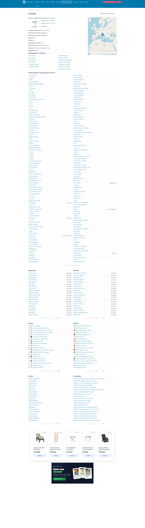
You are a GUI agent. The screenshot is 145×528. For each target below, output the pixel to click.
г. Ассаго (31, 103)
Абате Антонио (32, 273)
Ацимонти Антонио (77, 292)
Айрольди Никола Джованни (36, 402)
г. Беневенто (32, 119)
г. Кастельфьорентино (34, 193)
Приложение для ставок (109, 2)
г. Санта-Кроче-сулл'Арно (79, 165)
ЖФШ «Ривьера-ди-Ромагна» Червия (84, 347)
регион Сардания (77, 174)
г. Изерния (31, 158)
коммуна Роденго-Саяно (79, 145)
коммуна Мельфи (77, 77)
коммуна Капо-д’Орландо (35, 174)
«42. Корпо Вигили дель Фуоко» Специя (42, 330)
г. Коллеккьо (32, 204)
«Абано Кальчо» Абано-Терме (39, 336)
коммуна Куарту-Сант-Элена (36, 226)
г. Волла (30, 139)
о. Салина (75, 152)
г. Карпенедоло (32, 185)
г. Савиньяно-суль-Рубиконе (80, 149)
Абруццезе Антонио (33, 314)
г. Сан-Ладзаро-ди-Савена (80, 158)
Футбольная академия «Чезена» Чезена (85, 358)
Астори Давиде (77, 286)
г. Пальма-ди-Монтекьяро (79, 108)
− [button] (89, 21)
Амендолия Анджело (78, 279)
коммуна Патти (77, 114)
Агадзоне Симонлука (78, 275)
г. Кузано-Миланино (34, 228)
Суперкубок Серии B (34, 66)
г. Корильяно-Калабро (34, 215)
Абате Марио (32, 284)
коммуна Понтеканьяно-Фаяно (81, 128)
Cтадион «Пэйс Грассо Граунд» (81, 398)
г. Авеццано (31, 77)
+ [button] (89, 19)
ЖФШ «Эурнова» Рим (80, 354)
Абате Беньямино (33, 275)
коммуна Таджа (77, 187)
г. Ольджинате (76, 103)
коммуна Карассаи (33, 178)
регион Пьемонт (77, 134)
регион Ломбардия (33, 242)
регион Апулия (32, 95)
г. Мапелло (31, 253)
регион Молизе (77, 81)
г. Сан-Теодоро (77, 163)
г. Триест (75, 209)
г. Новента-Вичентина (78, 99)
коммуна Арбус (32, 97)
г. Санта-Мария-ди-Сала (79, 169)
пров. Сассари (76, 180)
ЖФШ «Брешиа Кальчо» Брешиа (83, 325)
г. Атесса (31, 108)
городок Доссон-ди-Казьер (91, 383)
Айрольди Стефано (33, 405)
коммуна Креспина (33, 224)
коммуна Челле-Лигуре (79, 237)
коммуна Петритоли (78, 117)
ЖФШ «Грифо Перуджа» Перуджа (83, 330)
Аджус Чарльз (32, 389)
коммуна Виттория (33, 136)
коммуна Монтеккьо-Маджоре (80, 88)
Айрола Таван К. (33, 398)
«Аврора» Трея (36, 354)
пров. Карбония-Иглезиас (35, 180)
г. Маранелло (32, 255)
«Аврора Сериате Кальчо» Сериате (41, 352)
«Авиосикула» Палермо (38, 347)
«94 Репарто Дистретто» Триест (40, 334)
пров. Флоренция (77, 224)
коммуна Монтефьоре (78, 90)
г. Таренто (75, 189)
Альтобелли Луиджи (34, 418)
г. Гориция (31, 143)
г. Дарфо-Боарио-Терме (34, 147)
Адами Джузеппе (77, 277)
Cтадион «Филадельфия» (79, 402)
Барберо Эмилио (77, 301)
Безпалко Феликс (77, 308)
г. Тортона (75, 193)
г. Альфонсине (32, 88)
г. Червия (75, 244)
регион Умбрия (77, 213)
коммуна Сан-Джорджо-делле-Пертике (94, 389)
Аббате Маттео (32, 288)
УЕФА (37, 50)
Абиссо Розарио (33, 380)
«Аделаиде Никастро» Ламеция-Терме (41, 363)
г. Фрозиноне (76, 231)
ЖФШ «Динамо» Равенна (81, 332)
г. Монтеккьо (76, 86)
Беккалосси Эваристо (78, 310)
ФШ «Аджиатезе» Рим (80, 365)
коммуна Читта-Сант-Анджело (81, 250)
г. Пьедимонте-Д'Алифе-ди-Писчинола (82, 132)
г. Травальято (76, 198)
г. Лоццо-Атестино (33, 244)
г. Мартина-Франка (33, 261)
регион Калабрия (33, 165)
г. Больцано (88, 394)
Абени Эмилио (32, 310)
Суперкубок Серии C (63, 55)
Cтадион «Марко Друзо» (79, 394)
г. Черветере (76, 242)
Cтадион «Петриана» (78, 396)
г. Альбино (31, 86)
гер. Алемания (76, 253)
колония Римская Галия (34, 207)
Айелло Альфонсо (33, 396)
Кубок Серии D (32, 60)
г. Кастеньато (32, 196)
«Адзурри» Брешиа (37, 365)
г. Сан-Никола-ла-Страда (79, 160)
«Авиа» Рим (35, 345)
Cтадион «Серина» (77, 400)
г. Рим (74, 143)
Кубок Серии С (32, 62)
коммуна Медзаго (77, 75)
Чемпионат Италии (63, 57)
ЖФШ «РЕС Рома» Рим (80, 345)
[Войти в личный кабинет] (37, 6)
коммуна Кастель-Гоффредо (36, 187)
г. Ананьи (31, 90)
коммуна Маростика (34, 259)
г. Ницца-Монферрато (78, 95)
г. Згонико (31, 156)
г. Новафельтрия (77, 97)
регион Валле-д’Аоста (34, 128)
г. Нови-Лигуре (77, 101)
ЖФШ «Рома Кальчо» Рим (81, 350)
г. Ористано (76, 106)
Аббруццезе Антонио (34, 301)
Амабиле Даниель (33, 420)
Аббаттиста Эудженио (34, 290)
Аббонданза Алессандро (35, 295)
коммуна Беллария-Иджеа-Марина (37, 117)
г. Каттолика (31, 198)
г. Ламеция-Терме (33, 233)
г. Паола (91, 398)
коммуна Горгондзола (34, 141)
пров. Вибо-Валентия (34, 132)
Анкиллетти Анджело (78, 281)
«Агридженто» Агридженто (38, 358)
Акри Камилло (32, 407)
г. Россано (75, 147)
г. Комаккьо (31, 213)
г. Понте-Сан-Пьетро (78, 125)
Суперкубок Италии (33, 64)
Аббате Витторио (33, 286)
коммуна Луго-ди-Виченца (35, 246)
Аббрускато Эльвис (33, 299)
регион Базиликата (33, 110)
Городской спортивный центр (80, 407)
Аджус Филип (32, 387)
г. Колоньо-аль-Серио (34, 211)
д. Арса (30, 101)
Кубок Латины (32, 57)
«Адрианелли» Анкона (37, 367)
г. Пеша (75, 121)
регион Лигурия (32, 239)
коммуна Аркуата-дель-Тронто (36, 99)
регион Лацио (32, 235)
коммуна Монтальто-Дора (79, 84)
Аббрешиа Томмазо (33, 297)
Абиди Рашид (32, 312)
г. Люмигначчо (32, 248)
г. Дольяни (31, 154)
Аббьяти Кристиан (33, 303)
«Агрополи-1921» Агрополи (39, 360)
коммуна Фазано (77, 218)
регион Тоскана (77, 196)
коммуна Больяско (33, 125)
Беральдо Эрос (77, 314)
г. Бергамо (85, 405)
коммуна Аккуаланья (34, 81)
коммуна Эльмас (77, 255)
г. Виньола (31, 134)
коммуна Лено (32, 237)
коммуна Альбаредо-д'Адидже (36, 84)
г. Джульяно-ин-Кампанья (35, 149)
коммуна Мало (32, 250)
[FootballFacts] (24, 2)
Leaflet (100, 54)
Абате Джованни (33, 277)
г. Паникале (76, 112)
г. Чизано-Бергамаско (78, 248)
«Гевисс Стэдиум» (77, 405)
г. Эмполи (75, 259)
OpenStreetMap (107, 54)
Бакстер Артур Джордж (79, 295)
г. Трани (75, 200)
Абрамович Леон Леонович (80, 273)
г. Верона (91, 391)
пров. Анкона (32, 92)
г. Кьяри (30, 231)
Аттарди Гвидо (76, 290)
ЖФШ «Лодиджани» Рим (81, 339)
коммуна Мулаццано (78, 92)
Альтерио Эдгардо (33, 416)
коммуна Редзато (92, 413)
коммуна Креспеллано (34, 222)
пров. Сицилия (77, 182)
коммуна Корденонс (93, 411)
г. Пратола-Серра (77, 130)
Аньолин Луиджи (77, 284)
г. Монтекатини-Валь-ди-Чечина (96, 378)
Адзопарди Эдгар (33, 394)
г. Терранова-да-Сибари (79, 191)
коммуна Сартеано (78, 178)
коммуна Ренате (77, 141)
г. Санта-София (77, 171)
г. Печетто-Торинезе (78, 119)
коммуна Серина (87, 400)
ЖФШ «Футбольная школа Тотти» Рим (84, 352)
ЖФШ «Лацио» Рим (80, 336)
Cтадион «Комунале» (78, 383)
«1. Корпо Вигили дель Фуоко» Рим (40, 328)
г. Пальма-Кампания (78, 110)
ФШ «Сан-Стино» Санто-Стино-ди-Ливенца (86, 360)
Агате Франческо (33, 383)
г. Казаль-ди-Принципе (34, 163)
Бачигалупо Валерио (78, 303)
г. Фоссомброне (77, 226)
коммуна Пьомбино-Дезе (90, 387)
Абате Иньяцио (32, 281)
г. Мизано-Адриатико (78, 79)
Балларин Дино (77, 299)
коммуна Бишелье (33, 121)
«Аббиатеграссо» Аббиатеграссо (40, 339)
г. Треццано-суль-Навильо (80, 204)
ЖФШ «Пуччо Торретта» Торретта (83, 341)
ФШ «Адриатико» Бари (80, 367)
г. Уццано (75, 215)
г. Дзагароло (32, 152)
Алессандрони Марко (34, 409)
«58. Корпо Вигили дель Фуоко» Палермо (42, 332)
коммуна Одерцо (88, 385)
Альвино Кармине (33, 413)
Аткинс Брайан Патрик (78, 288)
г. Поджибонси (77, 123)
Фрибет (119, 2)
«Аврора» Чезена (36, 356)
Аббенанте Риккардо (34, 292)
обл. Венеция (32, 130)
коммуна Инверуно (93, 407)
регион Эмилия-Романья (79, 257)
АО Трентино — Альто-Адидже (80, 202)
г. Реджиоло (76, 139)
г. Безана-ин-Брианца (34, 114)
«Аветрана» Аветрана (37, 341)
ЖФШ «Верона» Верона (81, 328)
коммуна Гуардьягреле (34, 145)
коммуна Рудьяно (92, 416)
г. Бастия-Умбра (33, 112)
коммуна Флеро (77, 222)
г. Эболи (93, 380)
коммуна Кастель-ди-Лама (35, 189)
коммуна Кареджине (34, 182)
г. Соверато (76, 185)
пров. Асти (31, 106)
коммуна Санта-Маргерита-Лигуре (82, 167)
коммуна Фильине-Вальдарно (80, 220)
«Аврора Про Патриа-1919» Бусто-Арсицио (43, 350)
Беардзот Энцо (77, 306)
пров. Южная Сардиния (79, 261)
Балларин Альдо (77, 297)
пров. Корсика (32, 218)
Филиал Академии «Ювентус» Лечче (84, 356)
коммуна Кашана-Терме (35, 200)
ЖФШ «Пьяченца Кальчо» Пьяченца (84, 343)
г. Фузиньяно (76, 233)
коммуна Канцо (32, 171)
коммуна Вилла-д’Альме (94, 420)
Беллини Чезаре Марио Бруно (80, 312)
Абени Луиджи (32, 308)
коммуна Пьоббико (78, 136)
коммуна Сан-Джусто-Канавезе (81, 156)
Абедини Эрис (32, 306)
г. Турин (88, 402)
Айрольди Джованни (34, 400)
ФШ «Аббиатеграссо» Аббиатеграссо (84, 363)
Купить (40, 455)
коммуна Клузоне (92, 418)
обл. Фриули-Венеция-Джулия (80, 228)
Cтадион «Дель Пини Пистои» (80, 378)
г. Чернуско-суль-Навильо (80, 246)
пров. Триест (76, 211)
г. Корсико (31, 220)
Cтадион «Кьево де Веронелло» (81, 391)
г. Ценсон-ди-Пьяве (78, 235)
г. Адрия (30, 79)
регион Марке (32, 257)
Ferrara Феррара (36, 325)
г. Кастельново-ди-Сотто (35, 191)
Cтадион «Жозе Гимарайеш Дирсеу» (82, 380)
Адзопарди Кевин (33, 391)
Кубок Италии (32, 55)
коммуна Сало (76, 154)
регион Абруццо (33, 75)
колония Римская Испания (35, 209)
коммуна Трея (76, 207)
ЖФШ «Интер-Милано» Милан (82, 334)
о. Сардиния (76, 176)
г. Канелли (31, 169)
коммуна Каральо (33, 176)
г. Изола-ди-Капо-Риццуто (35, 160)
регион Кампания (33, 167)
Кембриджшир (32, 202)
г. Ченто (75, 239)
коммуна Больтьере (33, 123)
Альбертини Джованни (34, 411)
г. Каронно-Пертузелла (94, 409)
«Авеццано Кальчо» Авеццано (39, 343)
